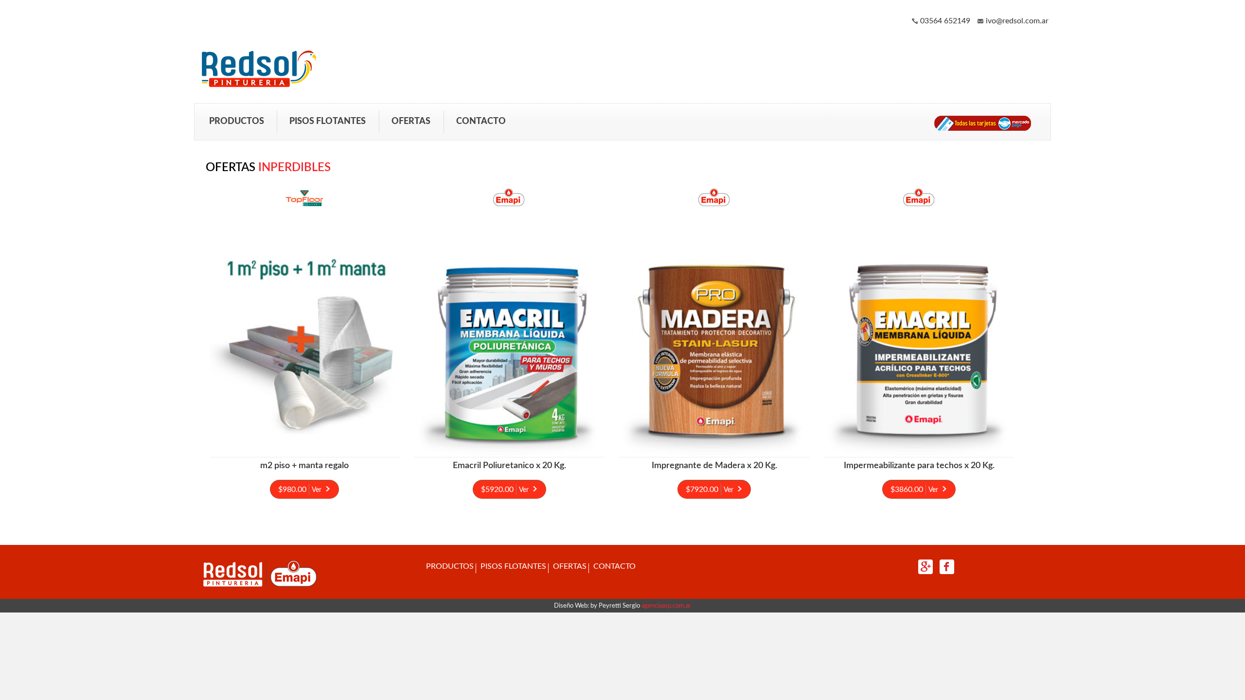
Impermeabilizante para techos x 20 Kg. (919, 465)
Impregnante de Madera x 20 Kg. (714, 465)
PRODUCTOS (236, 121)
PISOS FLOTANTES (327, 121)
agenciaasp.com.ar (665, 606)
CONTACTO (481, 121)
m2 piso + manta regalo (304, 465)
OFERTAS (410, 121)
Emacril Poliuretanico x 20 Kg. (509, 465)
